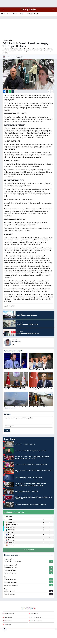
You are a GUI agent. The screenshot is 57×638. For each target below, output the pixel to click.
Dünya (3, 14)
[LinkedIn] (31, 608)
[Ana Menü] (3, 9)
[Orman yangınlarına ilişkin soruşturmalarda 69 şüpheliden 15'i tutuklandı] (16, 398)
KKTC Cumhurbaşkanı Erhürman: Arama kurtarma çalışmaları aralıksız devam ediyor (41, 369)
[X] (25, 608)
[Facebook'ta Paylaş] (4, 91)
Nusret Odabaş (16, 341)
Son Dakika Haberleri (36, 621)
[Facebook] (23, 608)
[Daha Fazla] (13, 91)
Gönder (7, 430)
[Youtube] (34, 608)
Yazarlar (36, 14)
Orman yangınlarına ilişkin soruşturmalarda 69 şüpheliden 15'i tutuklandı (15, 407)
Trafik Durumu (8, 617)
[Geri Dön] (4, 629)
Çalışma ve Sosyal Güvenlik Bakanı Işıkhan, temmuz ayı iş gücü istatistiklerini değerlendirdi (40, 388)
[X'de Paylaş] (7, 91)
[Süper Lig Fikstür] (52, 555)
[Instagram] (28, 608)
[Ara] (53, 10)
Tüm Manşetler (8, 621)
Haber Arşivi (8, 624)
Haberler (5, 40)
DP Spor (22, 14)
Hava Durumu (34, 613)
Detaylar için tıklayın (28, 549)
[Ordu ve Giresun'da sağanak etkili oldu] (41, 398)
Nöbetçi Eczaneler (9, 613)
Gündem (9, 14)
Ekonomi (15, 14)
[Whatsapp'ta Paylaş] (10, 91)
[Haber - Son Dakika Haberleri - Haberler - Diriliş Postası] (28, 9)
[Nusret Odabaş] (7, 342)
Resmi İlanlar (29, 14)
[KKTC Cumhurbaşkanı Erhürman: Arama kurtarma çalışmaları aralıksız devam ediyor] (41, 360)
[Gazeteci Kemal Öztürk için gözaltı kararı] (16, 360)
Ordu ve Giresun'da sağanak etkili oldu (38, 406)
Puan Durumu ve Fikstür (37, 617)
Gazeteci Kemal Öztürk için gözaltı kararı (13, 368)
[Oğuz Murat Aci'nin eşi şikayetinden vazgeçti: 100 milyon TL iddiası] (28, 74)
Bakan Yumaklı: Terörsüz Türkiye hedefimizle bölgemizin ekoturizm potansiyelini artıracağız (15, 388)
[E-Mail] (13, 345)
